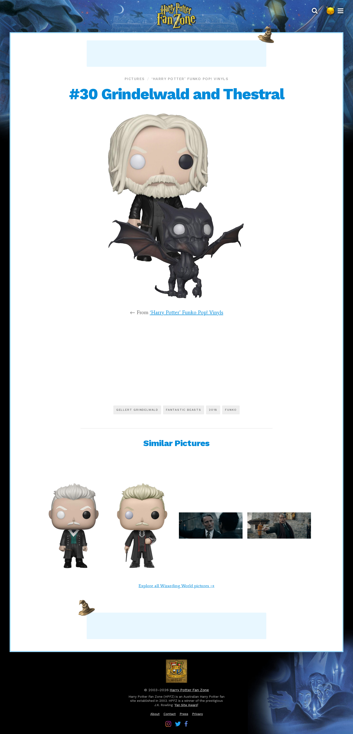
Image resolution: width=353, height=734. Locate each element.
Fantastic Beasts (183, 409)
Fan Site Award (186, 705)
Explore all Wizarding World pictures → (176, 585)
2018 (213, 409)
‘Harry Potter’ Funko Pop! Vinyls (190, 79)
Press (184, 714)
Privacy (197, 714)
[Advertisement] (176, 53)
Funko (231, 409)
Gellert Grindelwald (137, 409)
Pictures (135, 79)
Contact (170, 714)
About (155, 714)
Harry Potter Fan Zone (189, 690)
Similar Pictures (176, 443)
